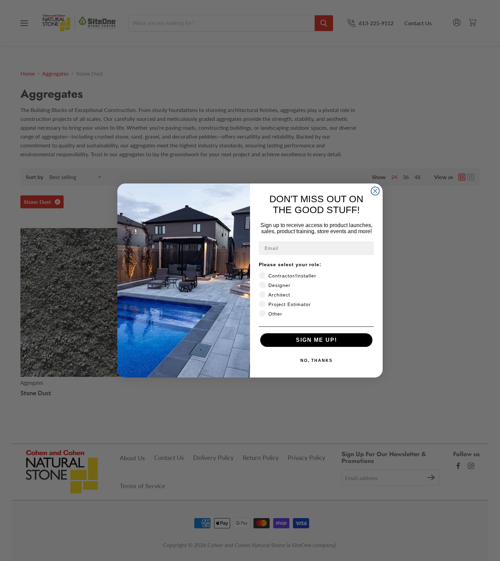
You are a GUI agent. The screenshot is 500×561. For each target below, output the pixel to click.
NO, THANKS (316, 360)
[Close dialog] (375, 191)
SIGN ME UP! (316, 340)
